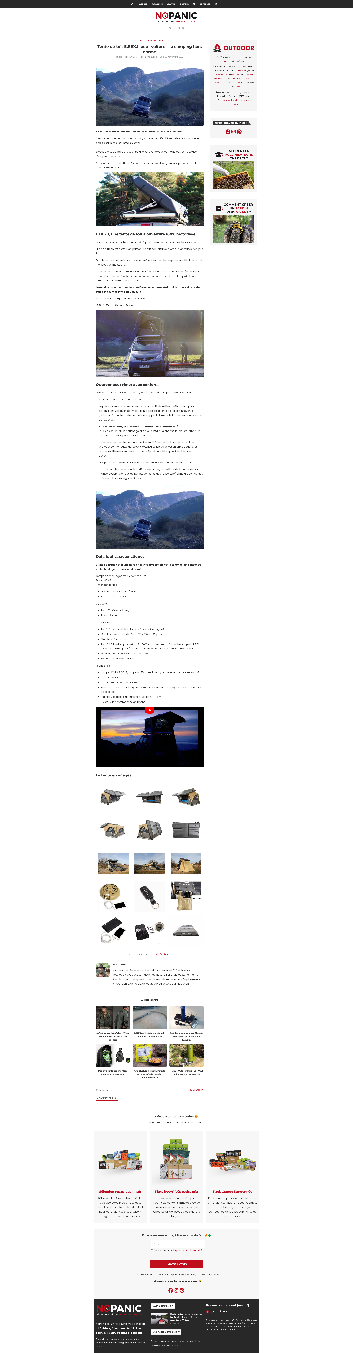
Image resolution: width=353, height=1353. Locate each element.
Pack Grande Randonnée (232, 1192)
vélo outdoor (235, 82)
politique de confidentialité (185, 1250)
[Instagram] (174, 28)
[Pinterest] (179, 28)
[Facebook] (170, 28)
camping (219, 82)
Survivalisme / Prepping (126, 1333)
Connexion (197, 1090)
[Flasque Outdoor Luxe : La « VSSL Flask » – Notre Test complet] (186, 1055)
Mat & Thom (119, 964)
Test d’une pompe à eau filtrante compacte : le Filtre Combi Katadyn (186, 1036)
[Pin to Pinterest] (165, 954)
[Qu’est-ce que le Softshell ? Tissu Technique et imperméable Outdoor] (113, 1017)
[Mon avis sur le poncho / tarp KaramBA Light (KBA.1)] (113, 1055)
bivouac (235, 74)
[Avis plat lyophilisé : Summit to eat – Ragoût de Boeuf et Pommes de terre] (150, 1055)
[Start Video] (150, 737)
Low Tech (171, 4)
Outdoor (143, 4)
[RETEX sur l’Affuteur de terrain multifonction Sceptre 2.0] (150, 1017)
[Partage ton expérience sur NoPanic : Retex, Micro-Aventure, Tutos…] (159, 1318)
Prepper (184, 4)
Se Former (205, 4)
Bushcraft (242, 70)
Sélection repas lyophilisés (120, 1192)
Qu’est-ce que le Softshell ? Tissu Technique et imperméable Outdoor (112, 1036)
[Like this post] (157, 954)
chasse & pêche (241, 78)
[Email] (183, 28)
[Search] (221, 4)
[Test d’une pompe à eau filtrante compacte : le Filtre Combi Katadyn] (186, 1017)
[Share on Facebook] (161, 954)
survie (236, 86)
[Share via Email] (168, 954)
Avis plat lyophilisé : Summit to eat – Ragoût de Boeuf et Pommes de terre (149, 1074)
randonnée (221, 74)
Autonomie (157, 4)
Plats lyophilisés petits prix (176, 1192)
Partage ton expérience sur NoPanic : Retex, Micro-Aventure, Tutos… (186, 1317)
